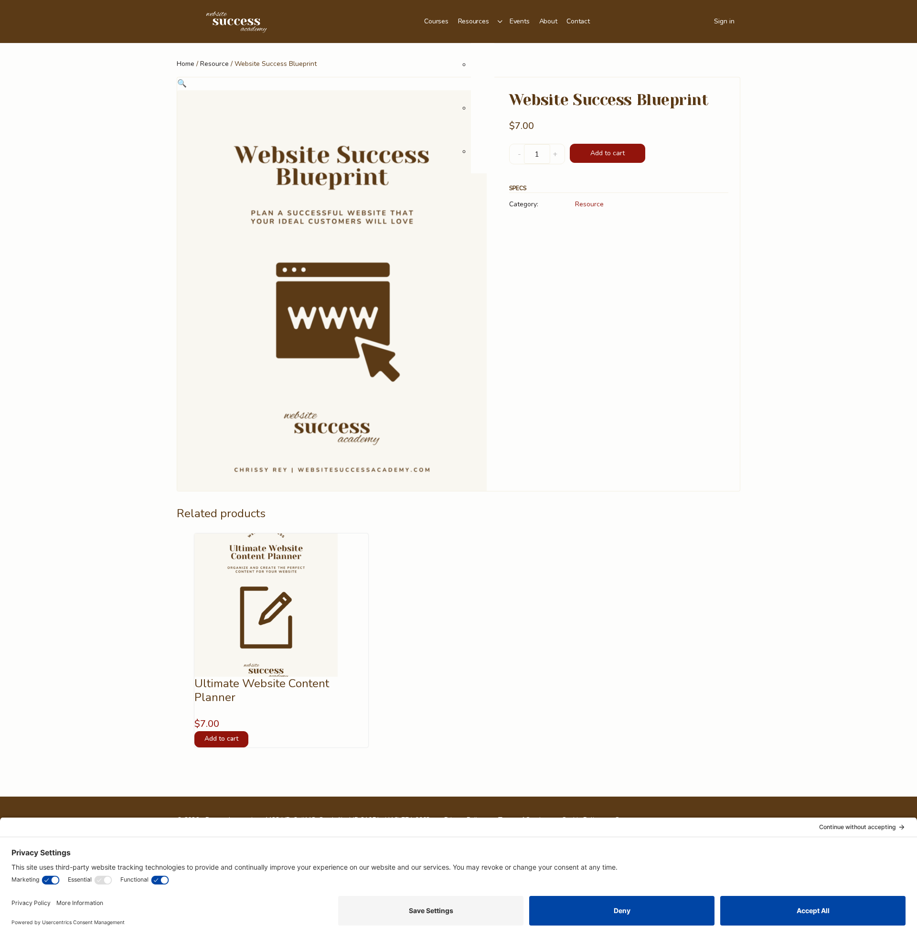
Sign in (724, 21)
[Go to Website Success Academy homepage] (236, 20)
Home (185, 63)
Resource (214, 63)
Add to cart (607, 153)
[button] (182, 83)
